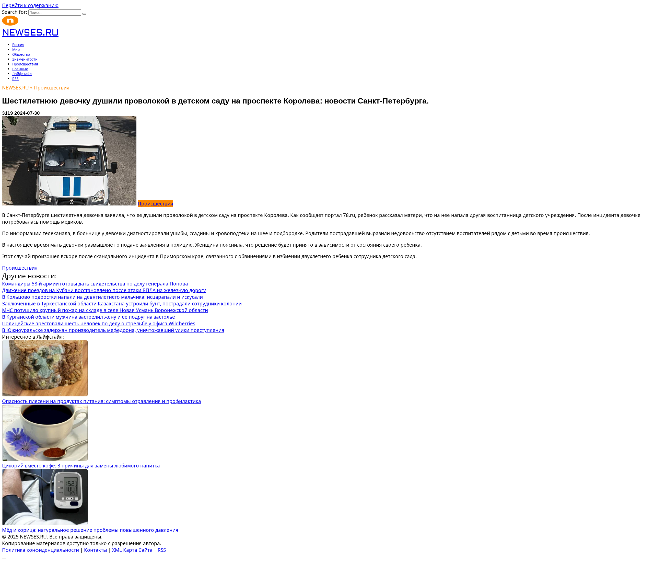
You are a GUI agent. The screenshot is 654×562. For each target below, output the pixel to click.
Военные (20, 68)
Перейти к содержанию (30, 5)
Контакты (95, 550)
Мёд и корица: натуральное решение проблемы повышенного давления (90, 530)
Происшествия (25, 64)
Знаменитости (25, 59)
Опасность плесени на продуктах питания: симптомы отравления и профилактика (101, 401)
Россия (18, 44)
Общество (21, 54)
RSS (15, 78)
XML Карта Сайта (132, 550)
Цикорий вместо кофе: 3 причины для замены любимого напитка (81, 465)
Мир (16, 49)
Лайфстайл (22, 73)
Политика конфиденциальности (40, 550)
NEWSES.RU (30, 32)
